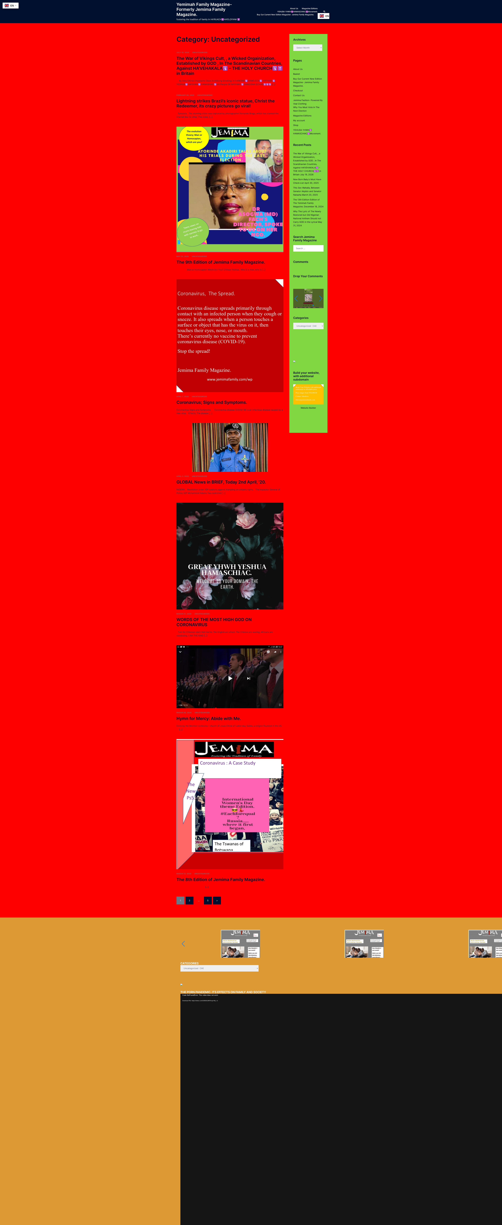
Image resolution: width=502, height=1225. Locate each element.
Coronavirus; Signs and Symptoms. (211, 402)
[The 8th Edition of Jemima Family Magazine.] (229, 804)
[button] (324, 11)
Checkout (298, 90)
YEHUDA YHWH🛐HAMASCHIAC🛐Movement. (297, 11)
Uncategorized (199, 52)
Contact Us (298, 95)
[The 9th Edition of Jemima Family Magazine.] (229, 189)
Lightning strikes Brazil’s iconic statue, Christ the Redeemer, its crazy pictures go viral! (225, 103)
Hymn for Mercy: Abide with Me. (208, 718)
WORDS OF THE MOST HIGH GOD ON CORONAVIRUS (214, 622)
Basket (296, 74)
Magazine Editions (310, 8)
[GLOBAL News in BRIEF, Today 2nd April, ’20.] (230, 447)
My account (299, 120)
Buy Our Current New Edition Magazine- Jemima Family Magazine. (285, 14)
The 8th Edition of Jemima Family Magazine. (220, 879)
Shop (295, 125)
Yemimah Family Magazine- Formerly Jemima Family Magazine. (204, 9)
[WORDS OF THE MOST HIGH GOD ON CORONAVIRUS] (229, 556)
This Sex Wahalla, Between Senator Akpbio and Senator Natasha (307, 191)
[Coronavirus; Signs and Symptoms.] (229, 335)
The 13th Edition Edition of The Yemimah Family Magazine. (306, 203)
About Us (294, 8)
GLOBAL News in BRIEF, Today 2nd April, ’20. (221, 482)
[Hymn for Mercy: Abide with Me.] (229, 676)
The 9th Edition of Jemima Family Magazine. (220, 262)
